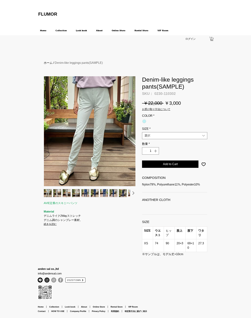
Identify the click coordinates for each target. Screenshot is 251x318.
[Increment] (155, 150)
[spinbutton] (150, 150)
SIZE (146, 128)
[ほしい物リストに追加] (203, 164)
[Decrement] (145, 150)
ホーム (48, 62)
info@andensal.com (50, 273)
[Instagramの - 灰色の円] (53, 280)
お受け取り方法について (156, 109)
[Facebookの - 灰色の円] (60, 280)
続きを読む (50, 224)
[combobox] (174, 135)
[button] (211, 39)
